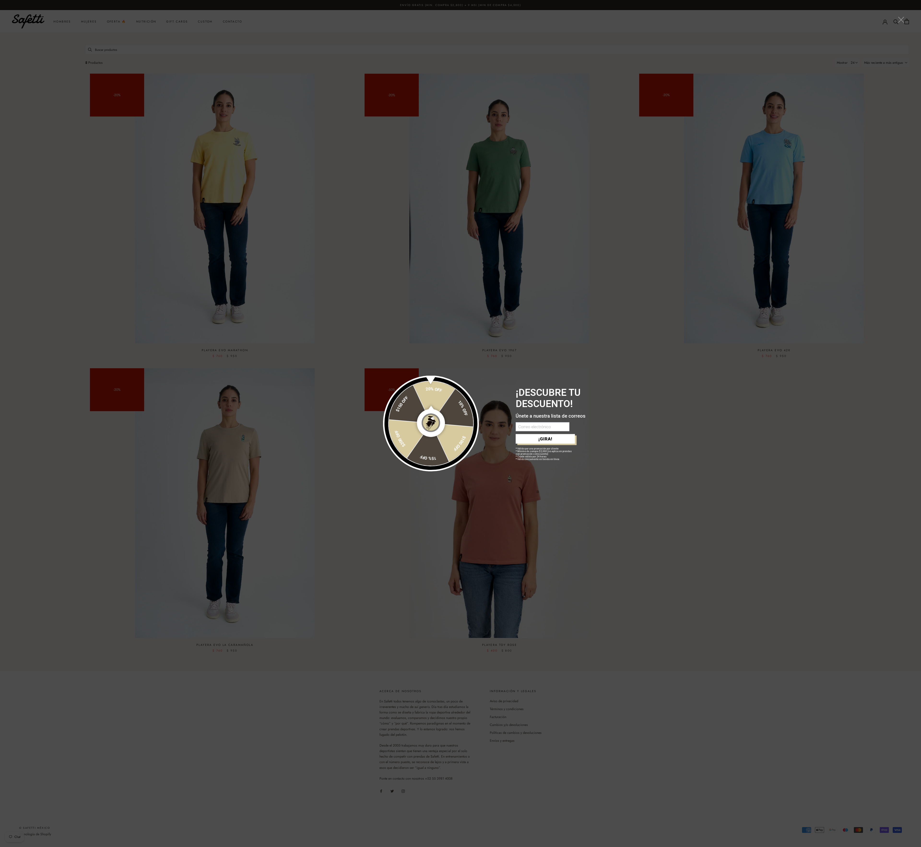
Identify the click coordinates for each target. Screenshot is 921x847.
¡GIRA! (545, 438)
